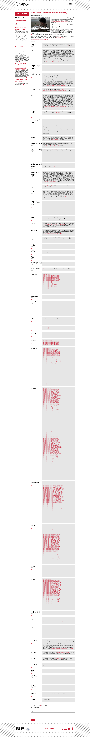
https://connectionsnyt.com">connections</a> (63, 652)
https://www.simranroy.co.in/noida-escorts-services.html (51, 557)
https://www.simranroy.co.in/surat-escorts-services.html (50, 550)
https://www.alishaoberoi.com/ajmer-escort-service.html (50, 289)
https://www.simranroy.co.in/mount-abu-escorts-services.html (51, 554)
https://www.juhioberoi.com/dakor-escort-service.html (50, 469)
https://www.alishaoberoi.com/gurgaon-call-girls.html (50, 288)
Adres (31, 53)
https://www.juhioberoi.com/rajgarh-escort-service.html (50, 431)
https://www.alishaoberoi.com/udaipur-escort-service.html (51, 283)
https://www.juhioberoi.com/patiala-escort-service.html (50, 433)
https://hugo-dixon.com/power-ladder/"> (63, 45)
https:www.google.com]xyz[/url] (48, 328)
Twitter (69, 728)
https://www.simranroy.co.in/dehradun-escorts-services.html (51, 538)
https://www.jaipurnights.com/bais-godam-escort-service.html (51, 590)
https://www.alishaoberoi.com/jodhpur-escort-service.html (51, 285)
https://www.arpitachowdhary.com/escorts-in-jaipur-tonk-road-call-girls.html (53, 500)
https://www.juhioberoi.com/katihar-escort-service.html (50, 437)
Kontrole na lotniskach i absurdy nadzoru (21, 64)
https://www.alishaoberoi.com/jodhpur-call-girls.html (50, 286)
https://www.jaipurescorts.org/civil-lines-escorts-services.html (51, 357)
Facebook (72, 728)
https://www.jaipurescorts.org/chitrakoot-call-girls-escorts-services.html (53, 361)
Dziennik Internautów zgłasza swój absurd (20, 28)
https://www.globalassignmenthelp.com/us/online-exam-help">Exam (55, 224)
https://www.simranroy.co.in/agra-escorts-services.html (50, 543)
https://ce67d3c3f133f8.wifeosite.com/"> (51, 181)
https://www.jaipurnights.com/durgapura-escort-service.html (51, 601)
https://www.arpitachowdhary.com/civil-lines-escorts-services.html (52, 498)
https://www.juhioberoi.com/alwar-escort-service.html (50, 390)
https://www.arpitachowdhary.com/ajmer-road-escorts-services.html (52, 502)
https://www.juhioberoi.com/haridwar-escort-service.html (51, 443)
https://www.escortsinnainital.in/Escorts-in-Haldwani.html (51, 341)
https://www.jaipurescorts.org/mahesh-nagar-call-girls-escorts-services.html (53, 366)
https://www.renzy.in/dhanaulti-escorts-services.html (50, 306)
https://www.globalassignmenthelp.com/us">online (52, 626)
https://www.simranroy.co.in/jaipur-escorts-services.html (51, 533)
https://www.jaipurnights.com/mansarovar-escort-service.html (51, 596)
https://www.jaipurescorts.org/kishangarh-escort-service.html (51, 384)
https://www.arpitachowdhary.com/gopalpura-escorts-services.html (52, 509)
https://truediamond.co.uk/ (46, 268)
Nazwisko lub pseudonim (34, 709)
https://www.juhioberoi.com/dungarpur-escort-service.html (51, 400)
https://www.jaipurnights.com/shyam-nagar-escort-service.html (51, 583)
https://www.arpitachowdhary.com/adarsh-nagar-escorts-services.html (52, 484)
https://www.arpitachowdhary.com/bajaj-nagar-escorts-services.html (52, 483)
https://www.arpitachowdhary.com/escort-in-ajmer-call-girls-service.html (53, 510)
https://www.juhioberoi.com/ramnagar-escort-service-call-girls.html (52, 447)
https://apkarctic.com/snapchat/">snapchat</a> (57, 695)
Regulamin (23, 8)
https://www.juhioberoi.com (47, 388)
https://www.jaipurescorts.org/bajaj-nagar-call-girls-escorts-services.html (53, 363)
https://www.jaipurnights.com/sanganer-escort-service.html (51, 602)
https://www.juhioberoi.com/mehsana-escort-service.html (51, 468)
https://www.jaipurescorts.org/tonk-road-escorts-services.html (51, 352)
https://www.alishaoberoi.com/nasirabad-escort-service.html (51, 279)
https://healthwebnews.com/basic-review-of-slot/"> (52, 61)
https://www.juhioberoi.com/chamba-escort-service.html (51, 439)
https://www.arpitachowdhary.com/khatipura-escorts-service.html (52, 495)
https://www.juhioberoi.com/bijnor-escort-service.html (50, 455)
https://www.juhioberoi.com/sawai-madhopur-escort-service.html (52, 398)
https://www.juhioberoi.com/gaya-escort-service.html (50, 438)
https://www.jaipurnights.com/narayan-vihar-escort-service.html (52, 589)
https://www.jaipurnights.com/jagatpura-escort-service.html (51, 604)
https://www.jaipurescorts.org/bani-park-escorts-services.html (51, 351)
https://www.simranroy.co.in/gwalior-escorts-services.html (51, 552)
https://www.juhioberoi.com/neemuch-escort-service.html (51, 430)
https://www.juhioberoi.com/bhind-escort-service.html (50, 418)
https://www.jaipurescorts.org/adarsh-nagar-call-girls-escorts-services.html (53, 364)
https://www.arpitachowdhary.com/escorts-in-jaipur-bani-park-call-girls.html (53, 497)
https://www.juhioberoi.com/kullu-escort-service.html (50, 441)
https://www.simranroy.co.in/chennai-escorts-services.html (51, 549)
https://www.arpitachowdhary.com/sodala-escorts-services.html (51, 490)
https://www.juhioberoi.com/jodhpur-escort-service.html (51, 389)
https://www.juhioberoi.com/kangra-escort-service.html (50, 440)
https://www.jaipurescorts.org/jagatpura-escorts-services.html (51, 354)
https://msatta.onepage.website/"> (68, 196)
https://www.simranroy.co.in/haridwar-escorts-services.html (51, 539)
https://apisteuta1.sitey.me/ (46, 201)
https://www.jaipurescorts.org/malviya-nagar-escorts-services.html (52, 369)
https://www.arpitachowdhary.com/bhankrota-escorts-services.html (52, 507)
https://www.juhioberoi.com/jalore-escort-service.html (50, 406)
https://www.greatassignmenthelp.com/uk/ (49, 681)
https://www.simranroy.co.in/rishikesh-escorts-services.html (51, 541)
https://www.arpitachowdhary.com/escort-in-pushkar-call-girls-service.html (53, 513)
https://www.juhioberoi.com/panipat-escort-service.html (51, 412)
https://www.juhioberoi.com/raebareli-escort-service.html (51, 452)
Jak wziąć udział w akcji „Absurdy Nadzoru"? (21, 80)
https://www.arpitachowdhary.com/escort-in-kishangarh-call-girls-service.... (53, 514)
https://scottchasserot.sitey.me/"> (58, 166)
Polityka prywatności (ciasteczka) (53, 728)
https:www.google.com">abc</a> (50, 327)
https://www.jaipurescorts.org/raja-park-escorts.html (50, 350)
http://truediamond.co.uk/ (46, 664)
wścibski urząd (33, 41)
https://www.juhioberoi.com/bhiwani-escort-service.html (51, 409)
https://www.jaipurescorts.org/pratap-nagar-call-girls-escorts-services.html (53, 365)
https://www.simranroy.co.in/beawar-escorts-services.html (51, 535)
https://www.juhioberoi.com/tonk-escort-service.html (50, 394)
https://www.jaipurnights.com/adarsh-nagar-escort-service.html (51, 581)
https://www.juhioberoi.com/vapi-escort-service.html (50, 467)
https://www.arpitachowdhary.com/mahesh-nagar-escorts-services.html (53, 485)
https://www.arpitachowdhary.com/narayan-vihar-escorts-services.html (53, 492)
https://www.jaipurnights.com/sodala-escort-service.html (51, 587)
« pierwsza (31, 705)
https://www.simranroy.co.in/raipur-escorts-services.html (51, 544)
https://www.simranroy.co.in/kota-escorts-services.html (50, 553)
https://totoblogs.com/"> (55, 139)
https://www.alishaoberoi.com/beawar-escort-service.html (51, 282)
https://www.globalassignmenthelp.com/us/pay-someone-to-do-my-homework (62, 648)
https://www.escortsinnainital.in (47, 340)
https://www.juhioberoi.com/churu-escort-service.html (50, 399)
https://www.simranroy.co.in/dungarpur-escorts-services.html (51, 555)
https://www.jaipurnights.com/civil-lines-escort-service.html (51, 599)
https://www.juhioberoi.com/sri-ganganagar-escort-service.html (52, 395)
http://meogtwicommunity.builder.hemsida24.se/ (50, 149)
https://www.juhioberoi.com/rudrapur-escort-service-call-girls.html (52, 446)
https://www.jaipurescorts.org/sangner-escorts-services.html (51, 358)
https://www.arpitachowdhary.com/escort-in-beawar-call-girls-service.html (53, 516)
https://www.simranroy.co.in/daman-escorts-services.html (51, 559)
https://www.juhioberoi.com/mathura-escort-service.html (51, 456)
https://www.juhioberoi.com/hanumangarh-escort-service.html (51, 405)
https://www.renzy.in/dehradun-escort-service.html (50, 303)
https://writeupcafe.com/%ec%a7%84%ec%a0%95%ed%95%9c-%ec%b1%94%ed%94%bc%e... (56, 65)
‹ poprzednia (33, 705)
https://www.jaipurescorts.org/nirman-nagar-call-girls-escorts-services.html (53, 368)
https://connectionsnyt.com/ (59, 658)
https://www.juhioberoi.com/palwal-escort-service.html (50, 411)
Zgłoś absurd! (22, 14)
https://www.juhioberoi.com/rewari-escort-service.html (50, 410)
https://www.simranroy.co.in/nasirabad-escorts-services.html (51, 534)
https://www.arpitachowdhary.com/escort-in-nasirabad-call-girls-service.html (53, 515)
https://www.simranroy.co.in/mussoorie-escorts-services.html (51, 540)
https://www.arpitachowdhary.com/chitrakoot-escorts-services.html (52, 508)
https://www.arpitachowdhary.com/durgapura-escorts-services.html (52, 505)
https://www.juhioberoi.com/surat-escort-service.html (50, 465)
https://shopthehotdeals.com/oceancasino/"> (60, 112)
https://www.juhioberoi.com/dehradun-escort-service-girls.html (52, 442)
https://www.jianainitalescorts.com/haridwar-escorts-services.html (52, 574)
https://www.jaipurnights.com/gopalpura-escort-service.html (51, 595)
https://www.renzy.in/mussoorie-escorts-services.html (50, 304)
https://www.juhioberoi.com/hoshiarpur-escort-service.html (51, 434)
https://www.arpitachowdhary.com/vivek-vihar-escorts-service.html (52, 494)
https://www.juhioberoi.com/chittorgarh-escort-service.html (51, 392)
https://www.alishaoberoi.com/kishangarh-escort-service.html (51, 281)
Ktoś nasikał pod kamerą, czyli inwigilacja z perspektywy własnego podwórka (21, 43)
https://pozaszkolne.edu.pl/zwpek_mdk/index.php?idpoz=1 (59, 21)
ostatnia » (49, 705)
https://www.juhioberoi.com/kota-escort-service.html (50, 393)
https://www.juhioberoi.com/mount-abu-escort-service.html (51, 401)
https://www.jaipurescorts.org (47, 348)
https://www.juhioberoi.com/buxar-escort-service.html (50, 436)
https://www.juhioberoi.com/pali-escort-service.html (50, 397)
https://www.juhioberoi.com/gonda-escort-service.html (50, 462)
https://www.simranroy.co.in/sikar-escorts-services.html (50, 561)
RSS (62, 728)
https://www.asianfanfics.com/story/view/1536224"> (52, 145)
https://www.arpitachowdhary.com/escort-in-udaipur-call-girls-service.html (53, 512)
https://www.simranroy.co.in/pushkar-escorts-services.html (51, 536)
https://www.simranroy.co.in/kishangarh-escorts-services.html (51, 537)
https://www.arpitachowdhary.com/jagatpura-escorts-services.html (52, 499)
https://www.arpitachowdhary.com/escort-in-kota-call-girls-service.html (53, 518)
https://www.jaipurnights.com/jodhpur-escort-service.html (51, 607)
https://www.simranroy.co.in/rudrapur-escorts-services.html (51, 529)
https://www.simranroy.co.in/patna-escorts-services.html (50, 551)
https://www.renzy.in (46, 302)
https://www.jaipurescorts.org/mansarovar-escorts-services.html (52, 356)
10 (45, 705)
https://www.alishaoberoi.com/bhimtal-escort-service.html (51, 278)
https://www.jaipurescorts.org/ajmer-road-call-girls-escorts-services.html (53, 360)
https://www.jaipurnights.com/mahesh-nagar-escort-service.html (52, 582)
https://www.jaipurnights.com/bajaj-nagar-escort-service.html (51, 580)
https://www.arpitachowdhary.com (47, 482)
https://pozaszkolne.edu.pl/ (60, 37)
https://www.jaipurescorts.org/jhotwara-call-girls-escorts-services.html (52, 362)
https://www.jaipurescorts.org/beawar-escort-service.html (51, 383)
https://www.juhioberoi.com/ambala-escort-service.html (50, 408)
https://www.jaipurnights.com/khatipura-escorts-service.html (51, 592)
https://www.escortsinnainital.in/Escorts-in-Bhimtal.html (51, 344)
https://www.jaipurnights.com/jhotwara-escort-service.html (51, 603)
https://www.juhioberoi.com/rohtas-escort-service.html (50, 435)
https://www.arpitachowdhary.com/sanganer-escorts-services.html (52, 503)
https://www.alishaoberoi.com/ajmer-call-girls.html (50, 290)
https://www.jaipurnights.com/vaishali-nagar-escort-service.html (52, 586)
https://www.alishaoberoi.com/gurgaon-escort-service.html (51, 287)
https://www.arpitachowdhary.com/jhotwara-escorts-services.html (52, 501)
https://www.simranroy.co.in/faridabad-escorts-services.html (51, 558)
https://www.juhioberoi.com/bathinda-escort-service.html (51, 432)
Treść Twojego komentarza (35, 711)
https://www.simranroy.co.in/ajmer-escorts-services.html (50, 531)
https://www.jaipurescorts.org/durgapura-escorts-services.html (51, 353)
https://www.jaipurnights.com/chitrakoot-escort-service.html (51, 600)
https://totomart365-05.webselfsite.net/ (48, 185)
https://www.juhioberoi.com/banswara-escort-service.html (51, 391)
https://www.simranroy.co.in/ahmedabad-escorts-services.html (51, 546)
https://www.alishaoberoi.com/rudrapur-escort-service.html (51, 277)
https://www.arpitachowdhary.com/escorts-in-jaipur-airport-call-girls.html (53, 506)
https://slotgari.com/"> (63, 252)
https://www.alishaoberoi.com (47, 274)
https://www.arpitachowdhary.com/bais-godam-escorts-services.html (52, 493)
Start (16, 8)
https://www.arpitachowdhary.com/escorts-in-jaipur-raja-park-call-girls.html (53, 496)
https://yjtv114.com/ (46, 262)
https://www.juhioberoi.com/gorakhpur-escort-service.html (51, 459)
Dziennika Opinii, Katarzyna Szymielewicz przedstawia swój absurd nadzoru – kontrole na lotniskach (21, 68)
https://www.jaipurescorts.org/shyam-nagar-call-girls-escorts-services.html (53, 367)
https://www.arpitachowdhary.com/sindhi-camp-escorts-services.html (52, 491)
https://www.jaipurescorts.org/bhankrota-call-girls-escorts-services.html (53, 359)
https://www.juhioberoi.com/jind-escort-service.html (50, 413)
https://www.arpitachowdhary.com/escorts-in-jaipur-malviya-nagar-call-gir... (53, 488)
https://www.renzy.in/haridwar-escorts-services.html (50, 305)
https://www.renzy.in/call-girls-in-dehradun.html (49, 301)
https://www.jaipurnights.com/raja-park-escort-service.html (51, 593)
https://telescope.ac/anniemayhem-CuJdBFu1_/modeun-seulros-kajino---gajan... (55, 106)
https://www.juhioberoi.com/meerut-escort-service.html (50, 457)
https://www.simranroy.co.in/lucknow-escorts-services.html (51, 542)
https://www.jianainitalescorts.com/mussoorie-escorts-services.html (52, 575)
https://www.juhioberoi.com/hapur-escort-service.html (50, 460)
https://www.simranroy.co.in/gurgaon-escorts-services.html (51, 560)
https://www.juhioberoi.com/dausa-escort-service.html (50, 403)
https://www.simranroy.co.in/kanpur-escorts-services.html (51, 547)
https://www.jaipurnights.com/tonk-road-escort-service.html (51, 598)
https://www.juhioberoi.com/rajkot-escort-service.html (50, 463)
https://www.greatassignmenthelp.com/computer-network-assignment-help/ (53, 621)
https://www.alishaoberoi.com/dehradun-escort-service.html (51, 291)
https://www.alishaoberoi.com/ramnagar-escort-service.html (51, 276)
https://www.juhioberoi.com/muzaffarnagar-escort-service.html (51, 461)
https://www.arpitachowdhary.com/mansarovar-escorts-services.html (52, 504)
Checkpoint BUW (19, 47)
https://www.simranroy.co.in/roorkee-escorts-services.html (51, 548)
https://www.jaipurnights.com (47, 579)
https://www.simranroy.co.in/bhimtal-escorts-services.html (51, 530)
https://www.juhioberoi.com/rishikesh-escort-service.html (51, 444)
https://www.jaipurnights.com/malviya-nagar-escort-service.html (52, 585)
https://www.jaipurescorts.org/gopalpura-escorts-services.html (51, 355)
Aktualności (28, 8)
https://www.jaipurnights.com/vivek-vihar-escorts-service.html (51, 591)
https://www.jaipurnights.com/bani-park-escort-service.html (51, 594)
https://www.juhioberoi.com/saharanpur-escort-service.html (51, 450)
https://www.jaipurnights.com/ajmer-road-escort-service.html (51, 597)
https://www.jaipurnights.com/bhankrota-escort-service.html (51, 605)
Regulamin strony (47, 728)
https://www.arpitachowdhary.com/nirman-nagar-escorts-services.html (52, 487)
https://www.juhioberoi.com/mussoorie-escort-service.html (51, 445)
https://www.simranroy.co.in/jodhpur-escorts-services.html (51, 532)
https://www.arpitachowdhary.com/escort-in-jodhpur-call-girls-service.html (53, 511)
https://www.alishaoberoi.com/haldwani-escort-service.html (51, 275)
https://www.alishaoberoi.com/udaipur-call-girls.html (50, 284)
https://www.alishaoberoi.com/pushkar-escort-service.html (51, 280)
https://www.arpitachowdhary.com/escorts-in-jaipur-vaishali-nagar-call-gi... (53, 489)
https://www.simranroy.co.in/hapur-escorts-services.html (51, 556)
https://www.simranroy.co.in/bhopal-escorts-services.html (51, 545)
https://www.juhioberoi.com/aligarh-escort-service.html (50, 449)
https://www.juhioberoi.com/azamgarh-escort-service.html (51, 451)
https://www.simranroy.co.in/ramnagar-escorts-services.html (51, 528)
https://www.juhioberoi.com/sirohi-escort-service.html (50, 396)
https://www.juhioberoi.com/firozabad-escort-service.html (51, 458)
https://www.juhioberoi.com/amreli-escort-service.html (50, 464)
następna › (48, 705)
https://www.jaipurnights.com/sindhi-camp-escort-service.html (51, 588)
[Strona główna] (22, 4)
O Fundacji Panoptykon (35, 8)
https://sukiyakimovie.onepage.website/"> (50, 219)
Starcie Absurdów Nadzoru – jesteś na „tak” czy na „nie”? (21, 21)
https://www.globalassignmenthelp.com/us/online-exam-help (53, 233)
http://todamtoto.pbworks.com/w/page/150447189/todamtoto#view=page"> (55, 85)
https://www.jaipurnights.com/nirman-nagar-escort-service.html (52, 584)
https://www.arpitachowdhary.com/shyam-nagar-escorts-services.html (52, 486)
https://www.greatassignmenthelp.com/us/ (49, 240)
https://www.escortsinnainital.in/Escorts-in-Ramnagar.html (51, 342)
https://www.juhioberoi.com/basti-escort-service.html (50, 454)
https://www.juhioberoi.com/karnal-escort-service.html (50, 414)
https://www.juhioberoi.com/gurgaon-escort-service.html (51, 417)
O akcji (19, 8)
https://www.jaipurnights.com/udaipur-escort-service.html (51, 606)
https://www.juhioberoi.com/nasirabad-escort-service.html (51, 402)
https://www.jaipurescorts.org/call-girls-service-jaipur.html (51, 349)
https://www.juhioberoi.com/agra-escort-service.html (50, 448)
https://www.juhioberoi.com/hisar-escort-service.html (50, 415)
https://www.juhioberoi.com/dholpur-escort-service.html (51, 404)
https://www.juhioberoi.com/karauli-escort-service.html (50, 407)
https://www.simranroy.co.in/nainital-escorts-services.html (51, 526)
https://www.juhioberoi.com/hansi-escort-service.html (50, 416)
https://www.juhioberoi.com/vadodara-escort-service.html (51, 466)
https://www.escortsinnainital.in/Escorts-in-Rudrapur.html (51, 343)
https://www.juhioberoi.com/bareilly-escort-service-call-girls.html (52, 453)
